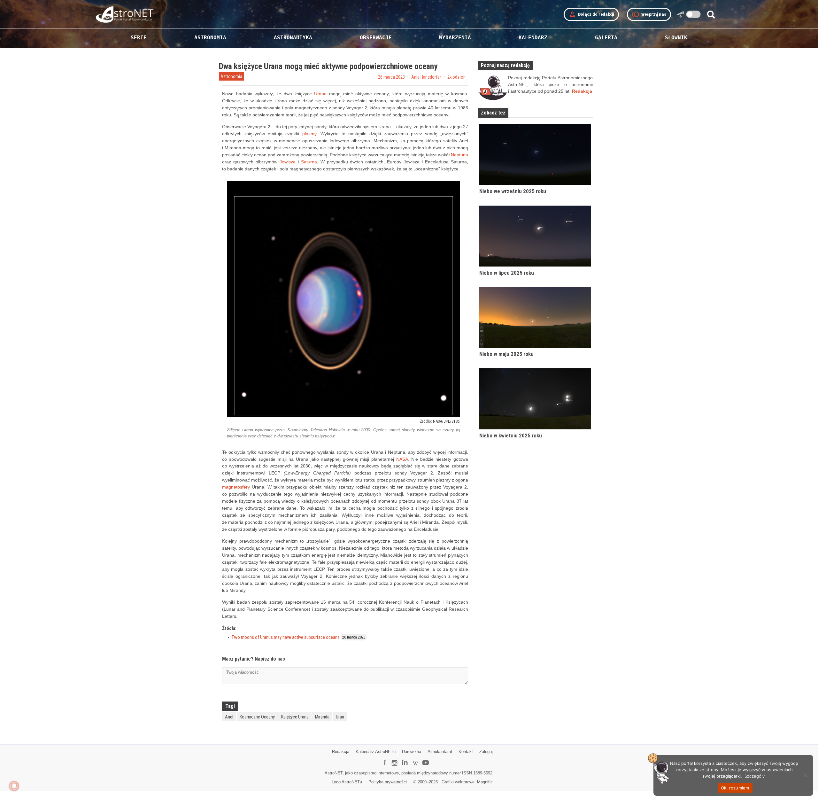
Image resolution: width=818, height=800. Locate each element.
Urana (320, 93)
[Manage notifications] (14, 786)
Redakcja (340, 751)
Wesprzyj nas (649, 14)
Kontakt (466, 751)
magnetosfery (236, 487)
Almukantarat (440, 751)
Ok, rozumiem (735, 787)
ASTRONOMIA (210, 38)
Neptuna (459, 154)
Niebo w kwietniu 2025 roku (510, 435)
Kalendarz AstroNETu (376, 751)
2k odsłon (456, 77)
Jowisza (288, 161)
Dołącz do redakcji (591, 14)
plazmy (309, 133)
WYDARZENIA (455, 38)
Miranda (322, 716)
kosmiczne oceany (257, 716)
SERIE (139, 38)
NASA (402, 459)
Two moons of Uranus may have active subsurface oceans (286, 637)
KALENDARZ (533, 38)
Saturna (309, 161)
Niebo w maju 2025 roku (506, 354)
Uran (340, 716)
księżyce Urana (295, 716)
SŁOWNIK (676, 38)
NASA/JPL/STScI (446, 421)
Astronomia (231, 76)
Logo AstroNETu (347, 782)
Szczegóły (755, 776)
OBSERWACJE (376, 38)
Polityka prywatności (387, 782)
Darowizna (411, 751)
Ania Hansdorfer (426, 77)
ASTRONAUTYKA (293, 38)
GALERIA (606, 38)
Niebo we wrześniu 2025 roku (512, 191)
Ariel (229, 716)
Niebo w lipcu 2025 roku (506, 273)
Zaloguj (486, 751)
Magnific (485, 782)
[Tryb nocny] (693, 14)
